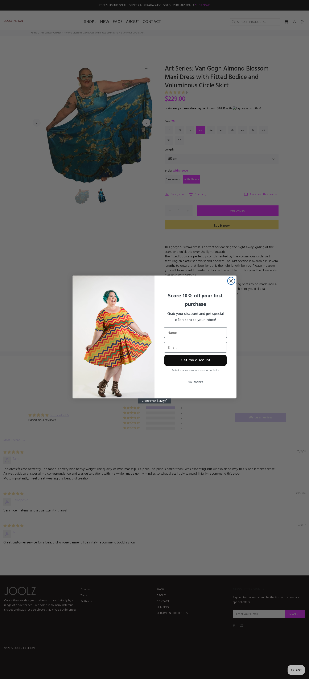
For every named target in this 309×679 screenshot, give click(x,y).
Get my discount (195, 360)
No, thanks (195, 382)
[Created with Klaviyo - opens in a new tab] (154, 400)
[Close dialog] (231, 281)
